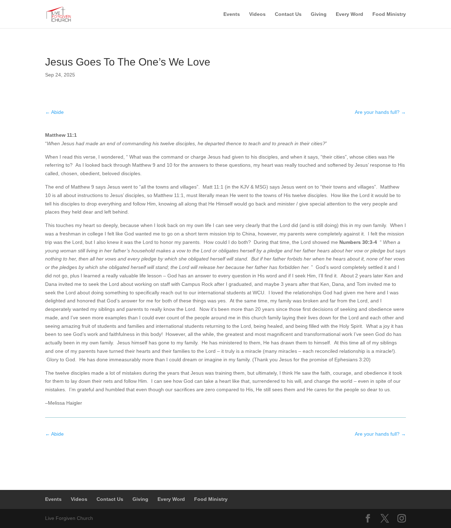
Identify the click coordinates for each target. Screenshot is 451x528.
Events (231, 14)
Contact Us (288, 14)
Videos (257, 14)
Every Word (349, 14)
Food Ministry (389, 14)
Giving (319, 14)
